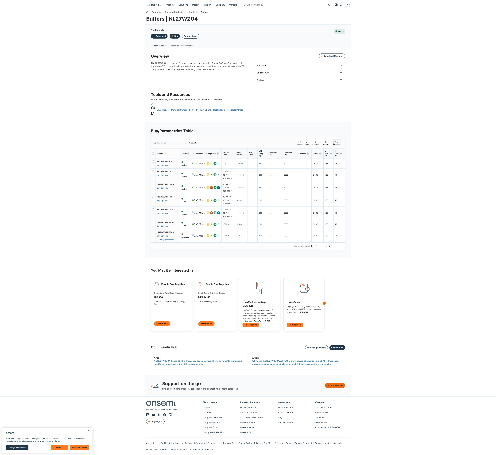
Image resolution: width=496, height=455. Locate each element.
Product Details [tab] (160, 46)
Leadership (208, 412)
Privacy (257, 443)
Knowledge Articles (316, 347)
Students (319, 417)
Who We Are (321, 422)
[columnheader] (168, 154)
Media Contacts (285, 422)
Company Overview (212, 417)
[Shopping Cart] (342, 5)
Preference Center (283, 443)
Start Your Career (324, 407)
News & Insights (285, 407)
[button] (329, 4)
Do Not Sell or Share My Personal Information (183, 443)
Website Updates (323, 443)
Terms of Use (214, 443)
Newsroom (284, 402)
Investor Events (247, 422)
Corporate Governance (251, 417)
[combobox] (284, 4)
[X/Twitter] (159, 414)
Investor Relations (250, 402)
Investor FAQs (247, 432)
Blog (280, 417)
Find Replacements (165, 240)
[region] (47, 440)
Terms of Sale (229, 443)
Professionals (321, 412)
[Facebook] (165, 414)
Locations (207, 407)
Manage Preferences (17, 447)
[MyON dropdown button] (337, 5)
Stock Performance (249, 412)
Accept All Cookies (79, 447)
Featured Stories (286, 412)
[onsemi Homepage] (154, 4)
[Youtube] (154, 414)
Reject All (59, 447)
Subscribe (338, 443)
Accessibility (152, 443)
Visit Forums (337, 347)
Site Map (268, 443)
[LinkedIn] (148, 414)
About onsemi (210, 402)
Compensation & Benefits (327, 427)
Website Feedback (303, 443)
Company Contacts (212, 427)
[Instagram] (170, 414)
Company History (211, 422)
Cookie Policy (245, 443)
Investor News (247, 427)
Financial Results (248, 407)
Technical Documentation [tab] (182, 46)
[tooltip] (307, 143)
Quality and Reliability (213, 432)
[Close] (88, 430)
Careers (319, 402)
